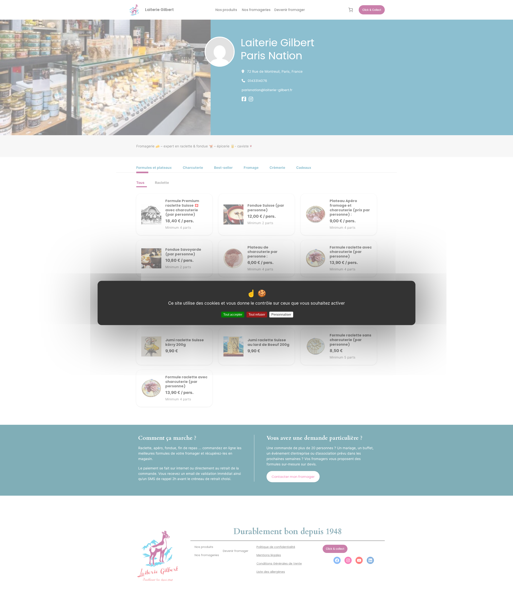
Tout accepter (232, 314)
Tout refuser (256, 314)
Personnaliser (281, 314)
